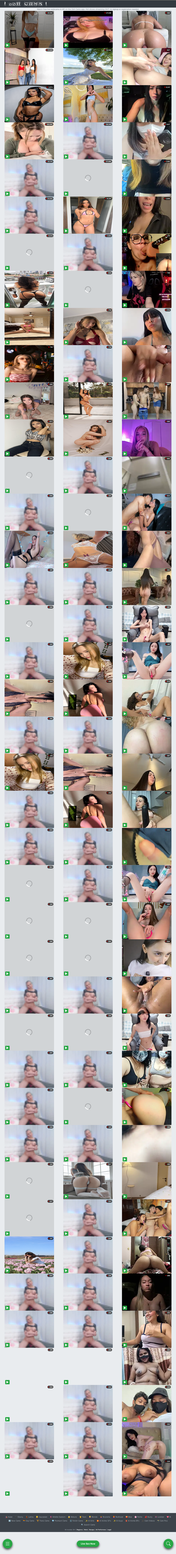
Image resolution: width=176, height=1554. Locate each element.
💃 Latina (29, 1517)
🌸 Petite (138, 1517)
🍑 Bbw (129, 1517)
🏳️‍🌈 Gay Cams (28, 1521)
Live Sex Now (88, 1543)
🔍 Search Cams (88, 1525)
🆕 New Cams (14, 1521)
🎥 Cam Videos (148, 1521)
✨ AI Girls (89, 1521)
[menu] (7, 1543)
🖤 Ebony (19, 1517)
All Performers (101, 1530)
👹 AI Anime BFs (132, 1521)
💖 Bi (169, 1517)
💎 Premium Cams (59, 1521)
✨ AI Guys (118, 1521)
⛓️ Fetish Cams (76, 1521)
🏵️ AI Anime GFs (104, 1521)
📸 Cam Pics (162, 1521)
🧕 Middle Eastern (57, 1517)
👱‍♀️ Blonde (93, 1517)
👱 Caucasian (41, 1517)
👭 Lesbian (159, 1517)
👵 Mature (72, 1517)
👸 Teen (82, 1517)
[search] (168, 1543)
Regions (80, 1530)
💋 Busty (148, 1517)
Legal (109, 1530)
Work (86, 1530)
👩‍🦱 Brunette (105, 1517)
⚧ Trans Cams (43, 1521)
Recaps (91, 1530)
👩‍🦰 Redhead (118, 1517)
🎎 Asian (9, 1517)
